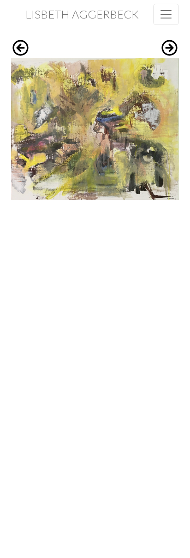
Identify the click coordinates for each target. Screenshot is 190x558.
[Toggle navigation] (166, 14)
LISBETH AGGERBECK (82, 14)
